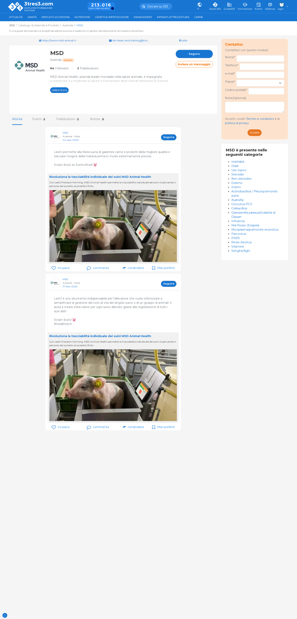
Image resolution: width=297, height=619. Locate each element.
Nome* (230, 57)
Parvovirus (238, 234)
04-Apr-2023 (71, 139)
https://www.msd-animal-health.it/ (63, 40)
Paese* (230, 81)
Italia (184, 40)
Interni (236, 187)
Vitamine (237, 246)
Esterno (236, 183)
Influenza (238, 221)
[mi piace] (54, 268)
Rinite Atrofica (241, 242)
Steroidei (237, 174)
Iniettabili (237, 161)
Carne (198, 17)
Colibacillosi (239, 208)
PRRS (235, 238)
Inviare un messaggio (194, 64)
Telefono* (231, 65)
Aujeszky (237, 200)
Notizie (97, 119)
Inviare (254, 132)
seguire (194, 53)
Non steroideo (241, 178)
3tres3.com (38, 3)
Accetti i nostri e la (252, 121)
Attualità (16, 17)
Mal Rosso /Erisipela (245, 225)
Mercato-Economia (55, 17)
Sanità (32, 17)
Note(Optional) (235, 98)
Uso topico (238, 170)
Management (143, 17)
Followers (59, 68)
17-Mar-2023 (70, 286)
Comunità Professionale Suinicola (38, 9)
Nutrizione (82, 17)
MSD (65, 132)
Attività (17, 119)
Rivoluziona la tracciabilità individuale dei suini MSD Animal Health (100, 177)
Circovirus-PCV (241, 204)
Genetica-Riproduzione (112, 17)
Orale (235, 166)
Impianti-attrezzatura (173, 17)
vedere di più (59, 90)
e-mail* (230, 73)
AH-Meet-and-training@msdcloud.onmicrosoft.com (146, 40)
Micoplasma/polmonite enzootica (254, 229)
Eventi (38, 119)
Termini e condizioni (260, 119)
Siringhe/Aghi (240, 251)
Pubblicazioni (87, 68)
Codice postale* (236, 90)
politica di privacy (237, 123)
